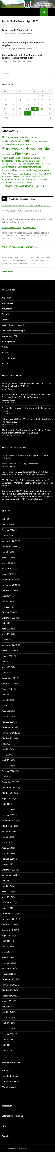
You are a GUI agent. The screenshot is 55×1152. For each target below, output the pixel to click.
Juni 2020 (6, 749)
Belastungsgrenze (41, 141)
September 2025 (9, 546)
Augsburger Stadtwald (30, 137)
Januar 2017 (7, 908)
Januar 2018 (7, 864)
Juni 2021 (6, 700)
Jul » (51, 117)
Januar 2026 (7, 535)
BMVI (15, 144)
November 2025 (9, 541)
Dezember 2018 (9, 820)
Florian (33, 154)
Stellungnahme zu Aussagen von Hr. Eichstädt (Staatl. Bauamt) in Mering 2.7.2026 (26, 384)
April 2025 (7, 557)
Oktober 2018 (8, 826)
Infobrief (6, 160)
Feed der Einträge (10, 1076)
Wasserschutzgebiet (41, 179)
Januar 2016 (7, 973)
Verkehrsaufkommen (23, 176)
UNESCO (47, 174)
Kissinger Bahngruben (29, 161)
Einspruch (23, 154)
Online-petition (10, 170)
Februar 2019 (8, 815)
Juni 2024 (6, 601)
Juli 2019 (6, 804)
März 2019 (7, 809)
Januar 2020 (7, 776)
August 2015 (8, 1001)
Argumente (7, 308)
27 (27, 113)
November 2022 (9, 645)
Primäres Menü (51, 12)
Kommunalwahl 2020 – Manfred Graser (24, 499)
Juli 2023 (6, 623)
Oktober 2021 (8, 683)
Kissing (15, 160)
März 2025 (7, 563)
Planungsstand (8, 341)
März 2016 (7, 962)
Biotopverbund (7, 144)
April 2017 (7, 891)
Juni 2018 (6, 837)
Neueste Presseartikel (22, 198)
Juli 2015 (6, 1006)
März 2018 (7, 853)
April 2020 (7, 760)
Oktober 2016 (8, 924)
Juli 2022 (6, 661)
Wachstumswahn (25, 179)
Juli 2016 (6, 941)
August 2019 (8, 798)
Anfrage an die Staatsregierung (18, 30)
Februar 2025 (8, 568)
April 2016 (7, 957)
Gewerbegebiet (38, 158)
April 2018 (7, 847)
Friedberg (25, 158)
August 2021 (8, 689)
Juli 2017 (6, 880)
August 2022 (8, 656)
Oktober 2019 (8, 793)
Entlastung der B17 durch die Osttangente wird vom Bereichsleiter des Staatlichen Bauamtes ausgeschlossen (26, 397)
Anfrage (18, 137)
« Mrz (4, 117)
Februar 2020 (8, 771)
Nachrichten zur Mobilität (14, 325)
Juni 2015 (6, 1012)
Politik (5, 347)
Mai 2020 (6, 754)
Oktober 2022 (8, 650)
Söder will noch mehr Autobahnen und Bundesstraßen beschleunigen (22, 56)
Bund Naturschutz (8, 154)
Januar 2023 (7, 639)
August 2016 (8, 935)
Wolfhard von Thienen (23, 33)
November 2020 (9, 732)
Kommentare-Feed (10, 1081)
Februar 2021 (8, 721)
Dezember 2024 (9, 579)
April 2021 (7, 711)
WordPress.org (9, 1087)
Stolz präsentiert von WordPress (14, 1148)
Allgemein (6, 297)
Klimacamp (22, 164)
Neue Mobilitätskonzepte (13, 330)
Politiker (15, 174)
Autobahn (27, 140)
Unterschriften (7, 177)
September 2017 (9, 875)
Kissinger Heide (9, 164)
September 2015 (9, 995)
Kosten (47, 164)
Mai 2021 (6, 705)
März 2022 (7, 667)
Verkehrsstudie (38, 177)
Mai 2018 (6, 842)
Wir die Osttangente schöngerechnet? (19, 246)
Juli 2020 (6, 743)
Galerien (6, 319)
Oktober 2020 (8, 738)
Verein (5, 363)
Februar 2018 (8, 858)
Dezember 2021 (9, 678)
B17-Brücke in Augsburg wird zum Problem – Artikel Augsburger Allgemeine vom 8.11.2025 (26, 431)
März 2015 (7, 1028)
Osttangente (43, 170)
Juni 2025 (6, 552)
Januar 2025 (7, 574)
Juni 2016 (6, 946)
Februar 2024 (8, 612)
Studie (41, 174)
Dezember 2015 (9, 979)
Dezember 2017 (9, 869)
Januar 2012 (7, 1050)
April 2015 (7, 1023)
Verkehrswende (9, 179)
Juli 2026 (6, 519)
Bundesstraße (24, 144)
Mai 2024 (6, 606)
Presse (5, 352)
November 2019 (9, 787)
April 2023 (7, 628)
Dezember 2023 (9, 617)
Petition (6, 173)
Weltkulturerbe (16, 182)
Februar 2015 (8, 1034)
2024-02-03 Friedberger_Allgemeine (19, 227)
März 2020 (7, 765)
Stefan (35, 174)
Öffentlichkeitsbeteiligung (23, 186)
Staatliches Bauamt (26, 174)
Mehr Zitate (8, 272)
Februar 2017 (8, 902)
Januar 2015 (7, 1039)
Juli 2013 (6, 1045)
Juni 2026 (6, 524)
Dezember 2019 (9, 782)
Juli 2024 (6, 595)
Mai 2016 (6, 952)
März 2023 (7, 634)
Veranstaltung (8, 358)
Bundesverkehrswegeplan (27, 148)
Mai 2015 (6, 1017)
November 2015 (9, 984)
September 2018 (9, 831)
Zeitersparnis (27, 182)
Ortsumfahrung (27, 170)
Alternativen (8, 136)
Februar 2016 (8, 968)
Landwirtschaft (9, 166)
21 (35, 109)
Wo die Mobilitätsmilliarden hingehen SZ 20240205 (26, 205)
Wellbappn (6, 182)
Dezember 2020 (9, 727)
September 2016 (9, 930)
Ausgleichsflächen (10, 141)
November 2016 (9, 919)
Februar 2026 (8, 530)
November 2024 (9, 585)
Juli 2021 (6, 694)
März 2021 (7, 716)
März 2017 (7, 897)
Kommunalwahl (35, 164)
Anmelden (6, 1070)
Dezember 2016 (9, 913)
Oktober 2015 (8, 990)
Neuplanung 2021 (10, 336)
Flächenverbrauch (11, 157)
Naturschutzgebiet (32, 167)
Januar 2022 (7, 672)
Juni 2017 (6, 886)
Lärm (20, 167)
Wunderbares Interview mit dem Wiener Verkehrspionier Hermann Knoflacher (25, 473)
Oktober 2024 (8, 590)
